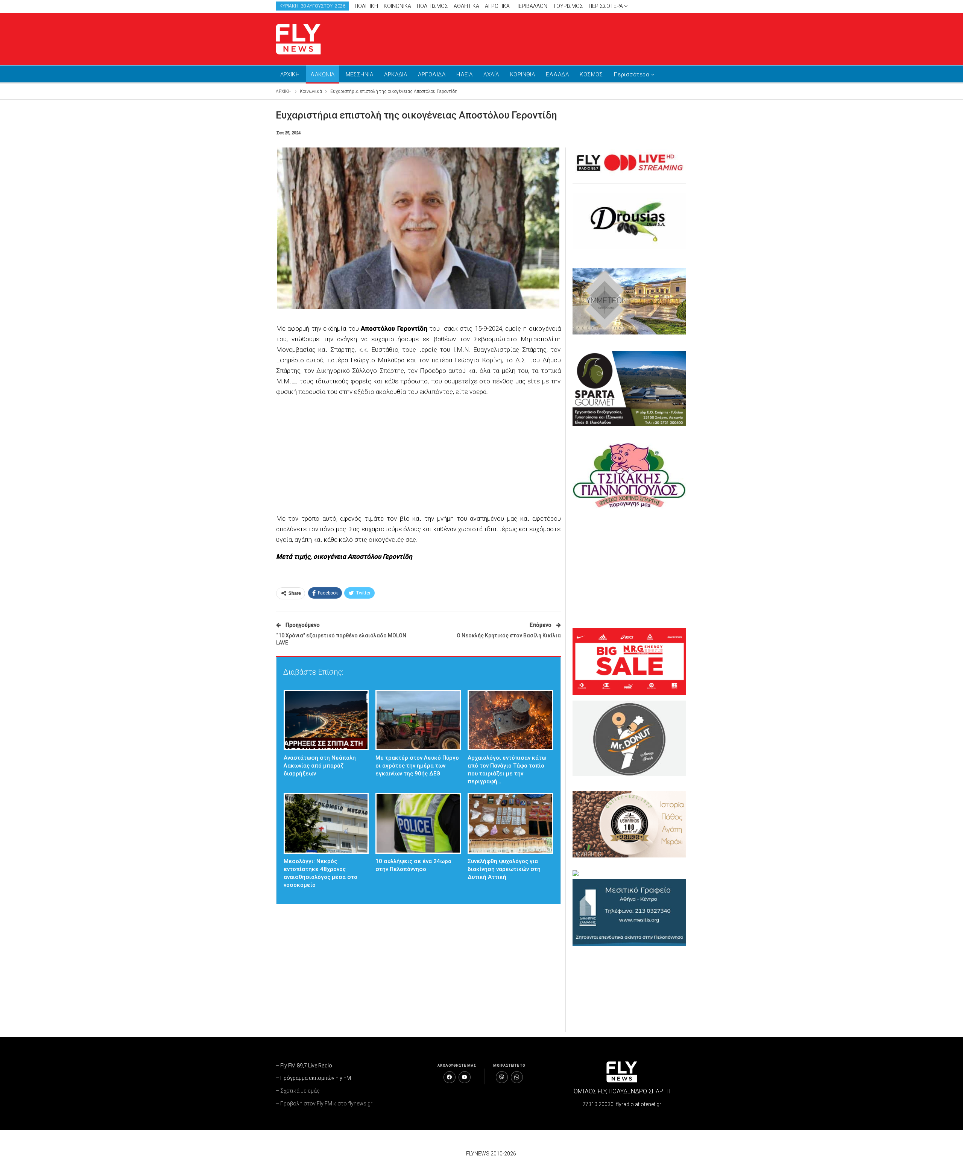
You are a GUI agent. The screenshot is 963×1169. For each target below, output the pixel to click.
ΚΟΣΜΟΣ (591, 74)
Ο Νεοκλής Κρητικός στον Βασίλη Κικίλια (509, 635)
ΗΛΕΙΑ (464, 74)
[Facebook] (450, 1077)
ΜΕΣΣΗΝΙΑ (360, 74)
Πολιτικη (366, 6)
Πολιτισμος (432, 6)
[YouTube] (465, 1077)
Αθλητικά (466, 6)
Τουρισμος (568, 6)
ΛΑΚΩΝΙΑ (322, 74)
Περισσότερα (606, 6)
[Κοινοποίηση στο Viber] (502, 1077)
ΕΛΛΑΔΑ (557, 74)
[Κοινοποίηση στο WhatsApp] (517, 1077)
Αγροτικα (497, 6)
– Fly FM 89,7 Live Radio (304, 1066)
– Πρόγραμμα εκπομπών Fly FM (313, 1078)
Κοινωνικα (397, 6)
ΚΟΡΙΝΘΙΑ (522, 74)
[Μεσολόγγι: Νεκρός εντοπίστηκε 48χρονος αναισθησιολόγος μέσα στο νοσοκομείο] (326, 823)
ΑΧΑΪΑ (491, 74)
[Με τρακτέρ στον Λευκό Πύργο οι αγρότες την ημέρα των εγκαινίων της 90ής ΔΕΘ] (418, 720)
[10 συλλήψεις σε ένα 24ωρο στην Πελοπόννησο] (418, 823)
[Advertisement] (553, 38)
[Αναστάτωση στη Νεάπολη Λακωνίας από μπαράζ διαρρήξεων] (326, 720)
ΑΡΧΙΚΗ (290, 74)
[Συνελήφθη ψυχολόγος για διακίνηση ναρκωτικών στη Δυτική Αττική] (510, 823)
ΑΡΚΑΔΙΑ (395, 74)
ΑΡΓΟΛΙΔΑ (431, 74)
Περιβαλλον (531, 6)
